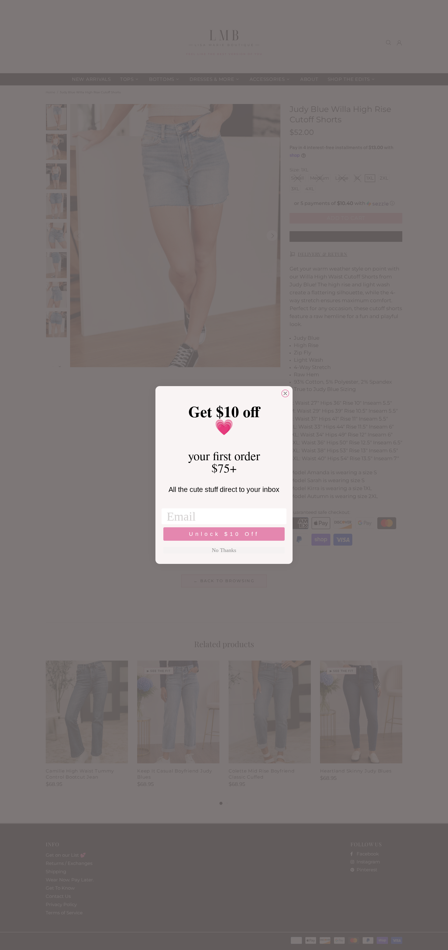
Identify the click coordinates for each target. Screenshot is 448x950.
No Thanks (224, 550)
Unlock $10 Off (224, 534)
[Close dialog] (285, 393)
